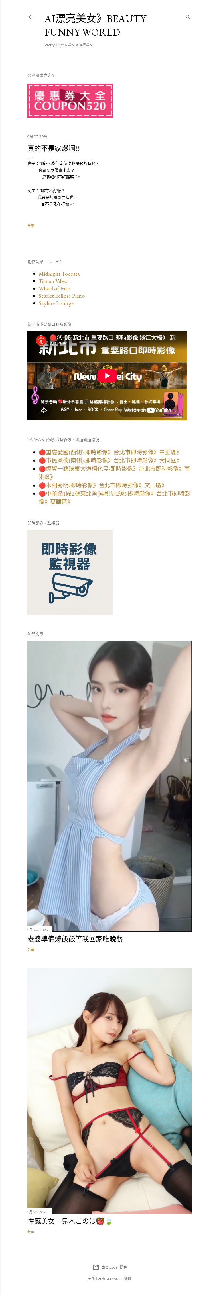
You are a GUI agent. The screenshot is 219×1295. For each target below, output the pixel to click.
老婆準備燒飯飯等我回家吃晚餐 (75, 939)
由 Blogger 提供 (114, 1267)
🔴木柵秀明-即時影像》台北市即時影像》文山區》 (103, 485)
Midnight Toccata (59, 273)
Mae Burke (114, 1278)
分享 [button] (30, 226)
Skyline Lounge (56, 303)
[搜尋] (188, 15)
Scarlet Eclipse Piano (62, 295)
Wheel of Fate (54, 288)
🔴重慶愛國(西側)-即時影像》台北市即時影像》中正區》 (110, 452)
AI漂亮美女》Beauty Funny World (95, 25)
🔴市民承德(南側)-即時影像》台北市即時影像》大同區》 (110, 460)
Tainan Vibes (53, 281)
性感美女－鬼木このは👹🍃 (70, 1221)
